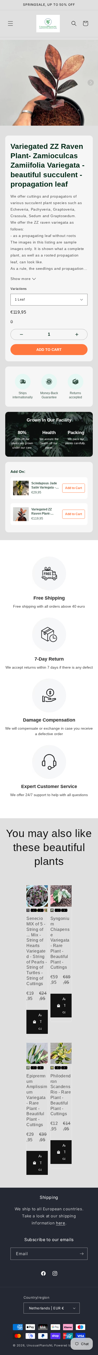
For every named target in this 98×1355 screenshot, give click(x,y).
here (60, 1222)
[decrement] (21, 334)
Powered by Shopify (69, 1345)
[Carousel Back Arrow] (34, 910)
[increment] (77, 334)
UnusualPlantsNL (40, 1345)
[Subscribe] (81, 1254)
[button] (10, 23)
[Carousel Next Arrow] (91, 83)
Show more (21, 279)
